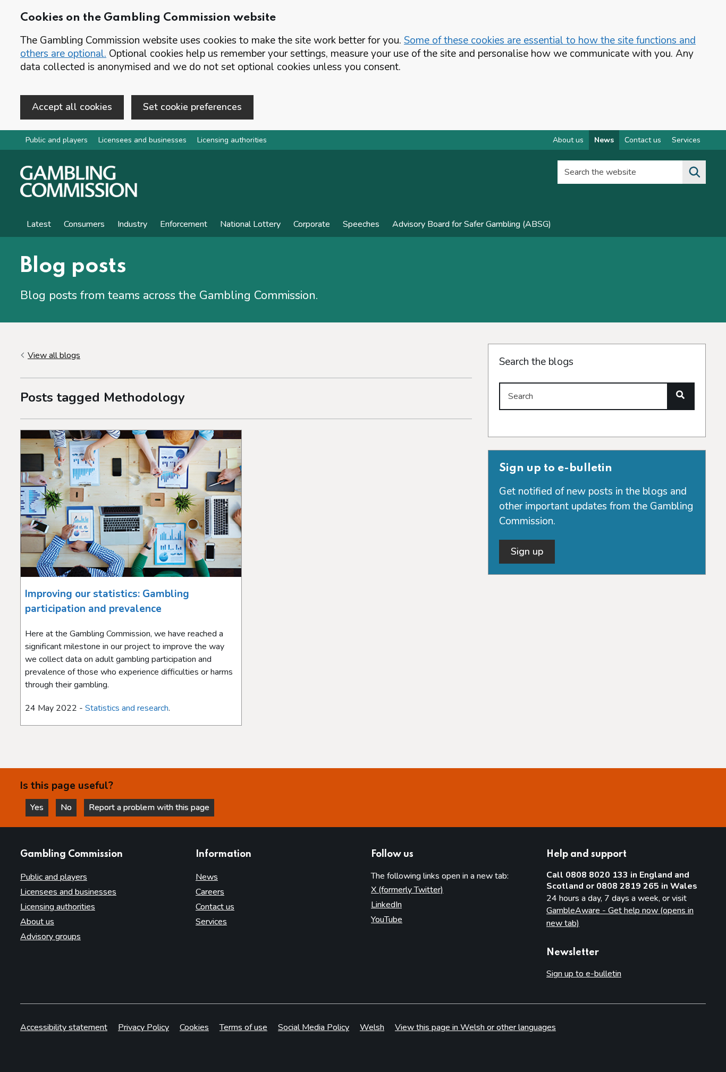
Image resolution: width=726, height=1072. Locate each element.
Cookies (194, 1027)
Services (686, 140)
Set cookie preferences (192, 106)
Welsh (372, 1027)
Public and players (57, 140)
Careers (210, 892)
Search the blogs (536, 362)
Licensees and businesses (142, 140)
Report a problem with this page (149, 807)
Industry (132, 224)
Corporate (311, 224)
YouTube (386, 919)
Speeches (361, 224)
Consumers (84, 224)
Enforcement (183, 224)
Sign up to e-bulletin (583, 974)
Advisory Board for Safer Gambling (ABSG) (471, 224)
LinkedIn (386, 905)
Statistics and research (126, 708)
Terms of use (243, 1027)
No (69, 807)
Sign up (527, 551)
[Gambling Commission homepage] (78, 194)
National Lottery (250, 224)
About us (568, 140)
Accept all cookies (72, 106)
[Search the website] (694, 172)
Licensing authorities (232, 140)
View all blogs (54, 355)
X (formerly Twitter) (407, 890)
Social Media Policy (313, 1027)
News (604, 140)
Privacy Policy (143, 1027)
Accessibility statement (63, 1027)
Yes (39, 807)
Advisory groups (50, 936)
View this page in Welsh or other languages (475, 1027)
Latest (39, 224)
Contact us (642, 140)
